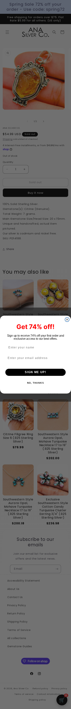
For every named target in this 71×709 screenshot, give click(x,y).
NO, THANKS (35, 383)
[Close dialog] (67, 319)
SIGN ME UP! (35, 372)
